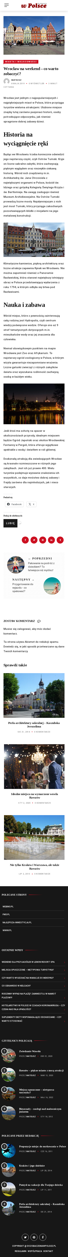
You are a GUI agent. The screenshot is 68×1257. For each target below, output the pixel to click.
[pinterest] (42, 540)
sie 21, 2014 (24, 732)
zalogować (24, 629)
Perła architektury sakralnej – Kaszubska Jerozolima (34, 724)
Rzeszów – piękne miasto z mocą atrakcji (41, 1070)
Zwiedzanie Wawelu (30, 1051)
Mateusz (16, 80)
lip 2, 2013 (24, 874)
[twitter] (34, 540)
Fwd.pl (6, 914)
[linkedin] (51, 540)
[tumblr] (60, 540)
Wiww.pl (7, 930)
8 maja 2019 (18, 83)
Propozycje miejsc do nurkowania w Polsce (42, 1146)
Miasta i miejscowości (21, 62)
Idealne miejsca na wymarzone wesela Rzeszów (34, 795)
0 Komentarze (42, 732)
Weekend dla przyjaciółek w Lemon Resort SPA (28, 962)
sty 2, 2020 (24, 803)
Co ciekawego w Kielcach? (16, 986)
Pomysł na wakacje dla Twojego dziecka (41, 1185)
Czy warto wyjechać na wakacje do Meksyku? (28, 978)
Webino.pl (8, 906)
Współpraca (35, 1251)
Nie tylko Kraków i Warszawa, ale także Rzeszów (34, 866)
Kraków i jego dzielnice (32, 1165)
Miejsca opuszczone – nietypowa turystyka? (28, 970)
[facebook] (25, 540)
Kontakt (48, 1251)
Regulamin (20, 1251)
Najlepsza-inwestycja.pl (17, 922)
